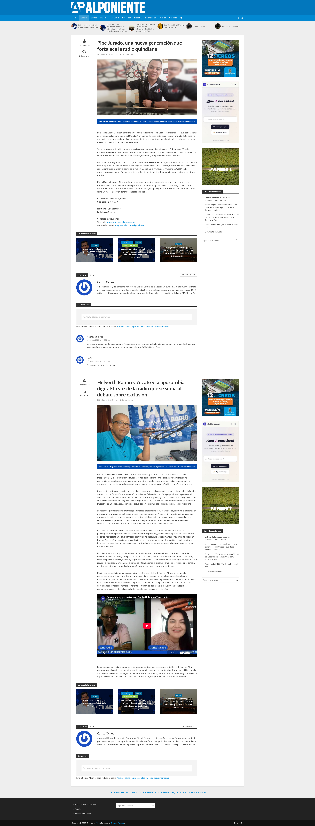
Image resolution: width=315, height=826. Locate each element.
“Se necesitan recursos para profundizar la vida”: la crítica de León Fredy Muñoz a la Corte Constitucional (157, 792)
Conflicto (173, 18)
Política (163, 18)
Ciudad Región (127, 242)
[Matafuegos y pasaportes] (218, 26)
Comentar (84, 395)
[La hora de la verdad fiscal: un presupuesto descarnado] (74, 26)
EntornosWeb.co (117, 823)
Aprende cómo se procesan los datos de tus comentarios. (143, 326)
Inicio (75, 18)
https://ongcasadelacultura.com (120, 222)
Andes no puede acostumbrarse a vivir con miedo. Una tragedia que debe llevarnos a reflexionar (117, 27)
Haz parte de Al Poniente (85, 804)
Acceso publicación (83, 813)
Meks (98, 823)
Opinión (84, 18)
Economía (115, 18)
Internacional (150, 18)
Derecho (103, 18)
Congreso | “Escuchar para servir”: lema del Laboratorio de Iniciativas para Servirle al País (145, 27)
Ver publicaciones (188, 275)
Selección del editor (130, 245)
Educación (126, 18)
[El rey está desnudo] (189, 26)
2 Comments (84, 56)
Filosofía (138, 18)
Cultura (94, 18)
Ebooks (78, 809)
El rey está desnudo (200, 26)
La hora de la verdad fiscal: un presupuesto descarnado (88, 26)
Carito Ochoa (84, 45)
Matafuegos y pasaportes (231, 26)
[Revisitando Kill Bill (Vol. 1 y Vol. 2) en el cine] (160, 26)
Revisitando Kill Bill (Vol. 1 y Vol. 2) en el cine (174, 26)
